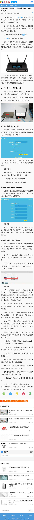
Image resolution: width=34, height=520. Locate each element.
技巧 (7, 5)
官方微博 (13, 515)
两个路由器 (8, 401)
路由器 (11, 5)
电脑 (23, 34)
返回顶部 (30, 515)
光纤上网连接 (23, 401)
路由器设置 (15, 401)
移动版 (21, 515)
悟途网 (2, 5)
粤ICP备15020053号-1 (24, 519)
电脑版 (4, 515)
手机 (7, 38)
